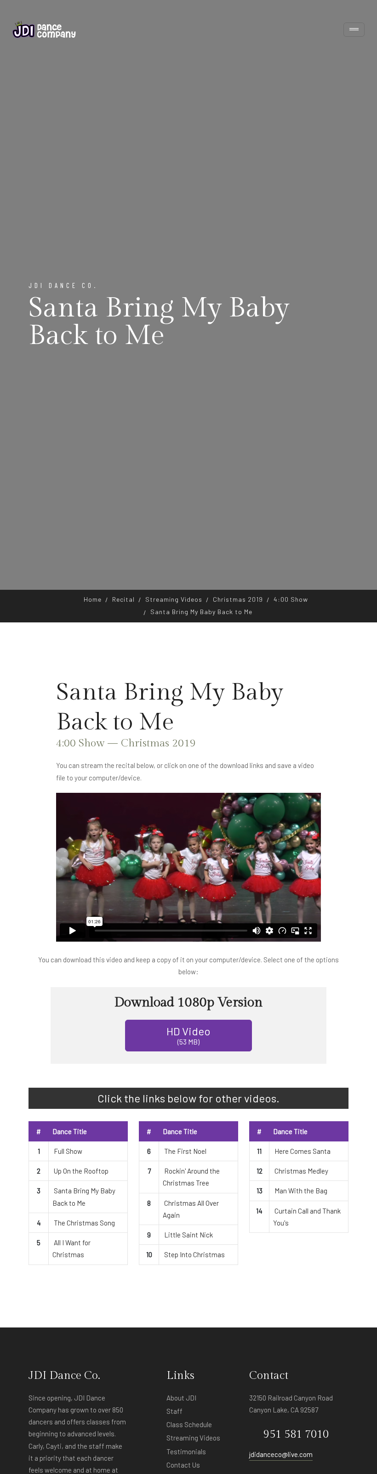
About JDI (181, 1398)
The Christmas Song (84, 1223)
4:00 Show (291, 599)
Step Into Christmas (194, 1254)
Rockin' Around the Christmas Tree (191, 1177)
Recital (123, 599)
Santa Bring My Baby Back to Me (83, 1196)
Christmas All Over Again (191, 1209)
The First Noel (185, 1151)
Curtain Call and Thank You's (307, 1217)
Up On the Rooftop (81, 1171)
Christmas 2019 (238, 599)
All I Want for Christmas (71, 1248)
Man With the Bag (301, 1190)
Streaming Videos (173, 599)
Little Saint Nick (188, 1235)
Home (93, 599)
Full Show (68, 1151)
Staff (174, 1411)
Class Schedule (189, 1424)
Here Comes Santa (302, 1151)
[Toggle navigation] (354, 30)
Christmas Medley (301, 1171)
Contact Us (183, 1465)
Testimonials (186, 1451)
